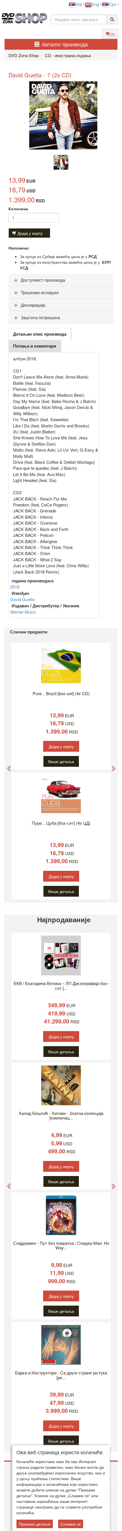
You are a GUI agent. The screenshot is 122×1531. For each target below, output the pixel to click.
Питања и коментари (34, 346)
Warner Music (23, 612)
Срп (112, 4)
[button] (6, 765)
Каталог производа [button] (65, 44)
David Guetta (22, 599)
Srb (78, 4)
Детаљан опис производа (39, 334)
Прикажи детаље (35, 1524)
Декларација (33, 305)
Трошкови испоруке (40, 292)
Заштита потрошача (40, 317)
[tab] (61, 280)
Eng (95, 4)
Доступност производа (43, 280)
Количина (18, 208)
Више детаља (61, 761)
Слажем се (70, 1524)
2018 (14, 587)
